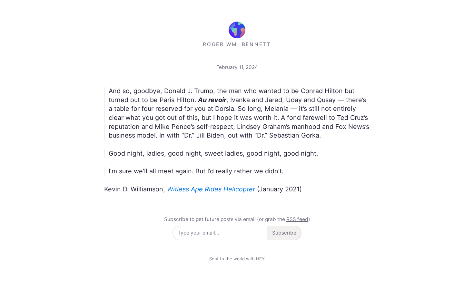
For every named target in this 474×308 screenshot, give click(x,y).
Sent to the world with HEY (237, 258)
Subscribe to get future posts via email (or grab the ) (237, 219)
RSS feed (297, 219)
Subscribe (284, 233)
